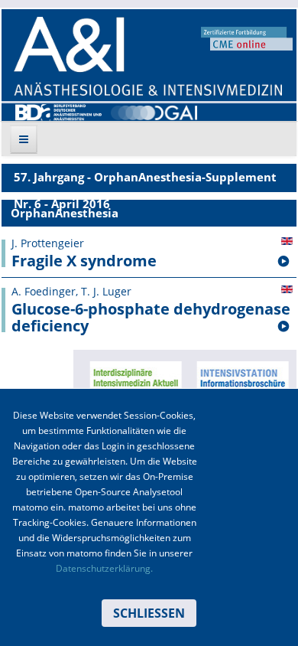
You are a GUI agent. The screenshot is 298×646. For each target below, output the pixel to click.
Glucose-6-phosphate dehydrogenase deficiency (150, 317)
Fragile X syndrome (84, 261)
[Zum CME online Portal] (247, 37)
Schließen (149, 613)
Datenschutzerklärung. (104, 568)
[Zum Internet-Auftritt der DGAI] (154, 111)
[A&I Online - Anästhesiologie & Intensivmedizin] (148, 56)
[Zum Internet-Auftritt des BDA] (58, 111)
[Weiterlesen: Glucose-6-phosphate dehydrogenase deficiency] (283, 326)
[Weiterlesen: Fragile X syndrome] (283, 261)
